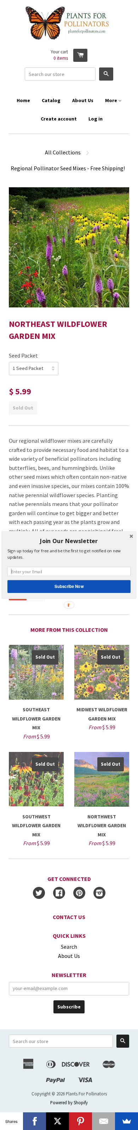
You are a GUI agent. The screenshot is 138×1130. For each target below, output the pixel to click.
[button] (69, 541)
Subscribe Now (69, 586)
